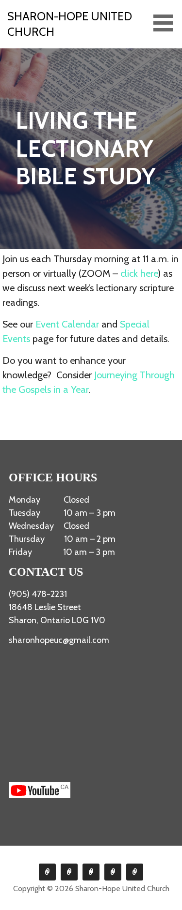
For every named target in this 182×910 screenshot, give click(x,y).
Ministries (69, 872)
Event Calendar (67, 324)
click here (139, 273)
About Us (47, 872)
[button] (166, 23)
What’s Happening (91, 872)
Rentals (134, 872)
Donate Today (112, 872)
